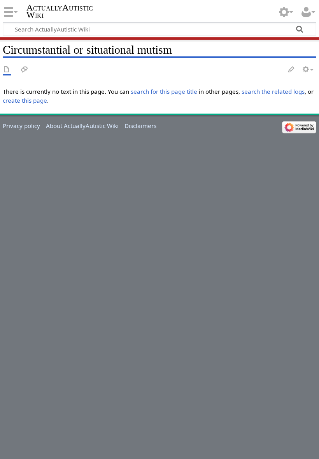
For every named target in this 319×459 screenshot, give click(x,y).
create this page (25, 100)
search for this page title (164, 91)
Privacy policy (21, 126)
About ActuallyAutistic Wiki (82, 126)
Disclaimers (140, 126)
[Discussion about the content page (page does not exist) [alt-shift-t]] (24, 69)
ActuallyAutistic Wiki (59, 11)
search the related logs (273, 91)
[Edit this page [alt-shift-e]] (291, 69)
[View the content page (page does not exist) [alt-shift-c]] (7, 69)
